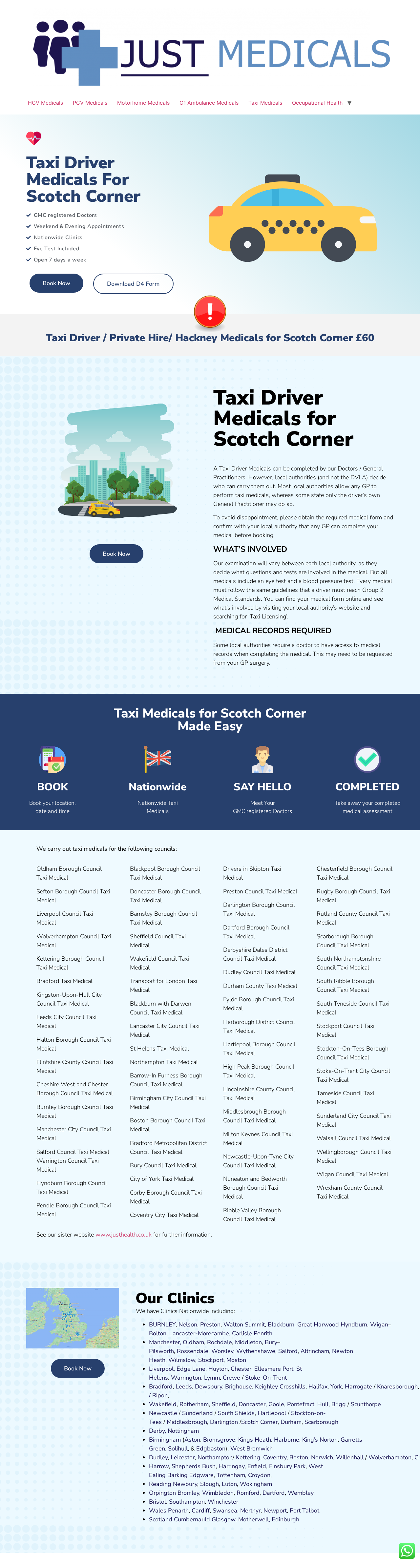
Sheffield (224, 1404)
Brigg (338, 1404)
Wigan (379, 1324)
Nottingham (183, 1431)
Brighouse (238, 1386)
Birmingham (165, 1440)
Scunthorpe (366, 1404)
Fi (271, 1466)
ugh (413, 1386)
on (243, 1360)
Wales (157, 1510)
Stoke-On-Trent (266, 1378)
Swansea (225, 1510)
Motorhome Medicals (143, 102)
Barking (177, 1475)
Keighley (266, 1386)
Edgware (201, 1475)
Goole (276, 1404)
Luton (229, 1484)
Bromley (188, 1493)
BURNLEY (162, 1324)
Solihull (178, 1448)
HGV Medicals (45, 102)
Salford (288, 1351)
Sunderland (197, 1413)
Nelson (187, 1324)
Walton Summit (244, 1324)
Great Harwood (318, 1324)
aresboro (396, 1386)
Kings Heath (254, 1440)
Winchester (223, 1502)
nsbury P (285, 1466)
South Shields (236, 1413)
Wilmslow (181, 1360)
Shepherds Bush (194, 1466)
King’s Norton (320, 1440)
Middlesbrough (187, 1422)
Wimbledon (218, 1493)
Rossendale (192, 1351)
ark (301, 1466)
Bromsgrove (219, 1440)
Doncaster (252, 1404)
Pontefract (300, 1404)
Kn (380, 1386)
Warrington (186, 1378)
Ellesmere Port (273, 1369)
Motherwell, (254, 1519)
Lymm (212, 1378)
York (336, 1386)
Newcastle (163, 1413)
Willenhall (350, 1457)
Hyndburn (354, 1324)
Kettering (247, 1457)
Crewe (231, 1378)
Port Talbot (304, 1510)
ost (235, 1360)
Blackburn (281, 1324)
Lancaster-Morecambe (199, 1333)
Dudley (158, 1457)
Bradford (161, 1386)
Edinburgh (285, 1519)
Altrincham (315, 1351)
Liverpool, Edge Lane (177, 1369)
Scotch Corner (259, 1422)
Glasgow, (224, 1519)
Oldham (193, 1342)
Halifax (317, 1386)
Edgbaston (210, 1448)
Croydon (259, 1475)
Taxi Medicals (265, 102)
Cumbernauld (192, 1519)
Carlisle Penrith (252, 1333)
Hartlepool (272, 1413)
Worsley (222, 1351)
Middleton (248, 1342)
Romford (248, 1493)
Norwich (322, 1457)
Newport (275, 1510)
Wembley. (301, 1493)
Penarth (178, 1510)
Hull (322, 1404)
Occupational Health (317, 102)
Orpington (162, 1493)
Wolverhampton (389, 1457)
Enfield (256, 1466)
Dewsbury (208, 1386)
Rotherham (194, 1404)
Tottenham (231, 1475)
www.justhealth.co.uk (123, 1235)
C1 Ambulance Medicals (209, 102)
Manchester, (165, 1342)
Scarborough (321, 1422)
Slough (209, 1484)
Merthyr (250, 1510)
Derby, (157, 1431)
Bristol (157, 1502)
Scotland (160, 1519)
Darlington (224, 1422)
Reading (160, 1484)
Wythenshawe (255, 1351)
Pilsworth (161, 1351)
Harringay (231, 1466)
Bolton (157, 1333)
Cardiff (201, 1510)
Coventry (274, 1457)
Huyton (218, 1369)
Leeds (184, 1386)
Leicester (183, 1457)
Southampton (187, 1502)
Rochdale (219, 1342)
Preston (210, 1324)
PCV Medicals (90, 102)
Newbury (185, 1484)
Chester (241, 1369)
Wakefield (163, 1404)
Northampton (215, 1457)
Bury (271, 1342)
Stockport (210, 1360)
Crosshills (292, 1386)
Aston (192, 1440)
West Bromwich (251, 1448)
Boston (298, 1457)
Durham (291, 1422)
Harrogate (358, 1386)
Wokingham (256, 1484)
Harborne (286, 1440)
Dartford (273, 1493)
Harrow (159, 1466)
